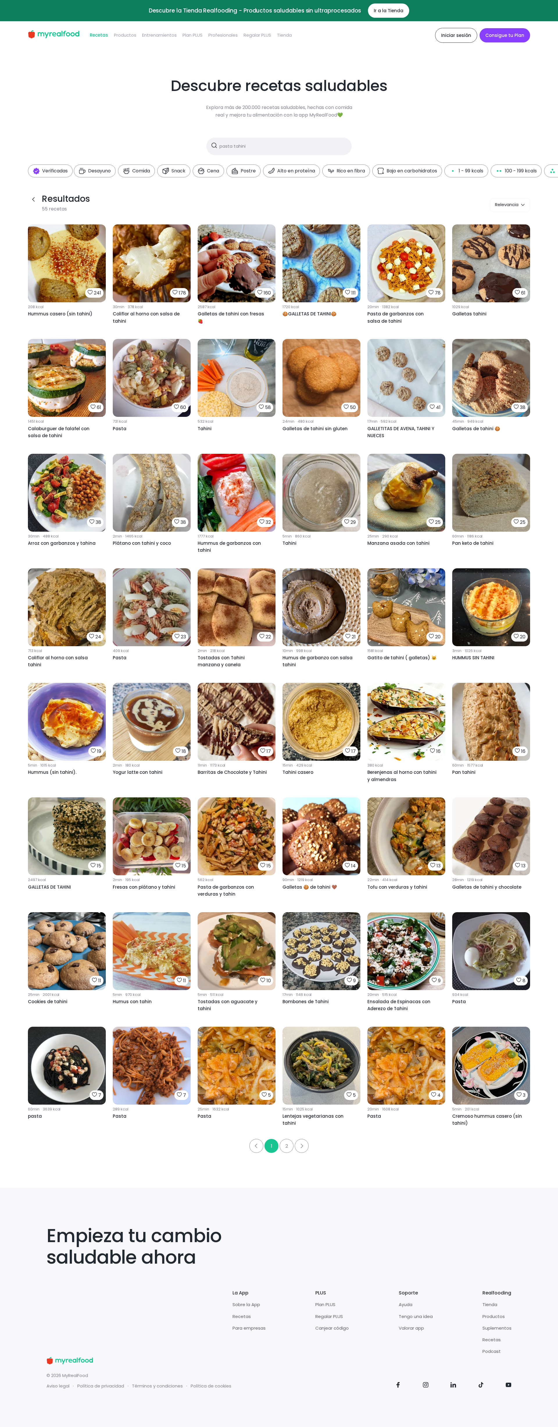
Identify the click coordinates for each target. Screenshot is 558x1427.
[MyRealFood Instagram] (426, 1386)
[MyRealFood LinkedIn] (453, 1386)
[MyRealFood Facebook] (398, 1386)
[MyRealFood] (53, 35)
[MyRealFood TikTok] (481, 1386)
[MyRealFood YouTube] (509, 1386)
